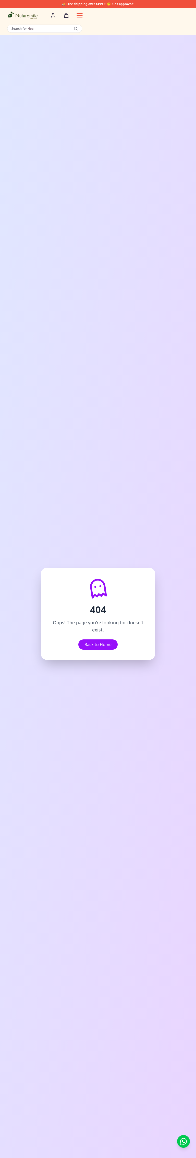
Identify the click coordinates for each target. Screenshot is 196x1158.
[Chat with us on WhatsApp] (183, 1141)
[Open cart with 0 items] (66, 15)
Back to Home (98, 644)
